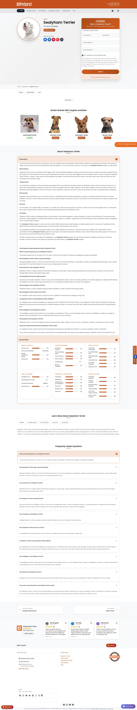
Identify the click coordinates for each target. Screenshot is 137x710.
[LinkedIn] (42, 695)
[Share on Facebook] (45, 39)
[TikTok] (36, 695)
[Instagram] (23, 695)
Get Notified (55, 137)
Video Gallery (42, 10)
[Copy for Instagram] (57, 39)
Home (18, 86)
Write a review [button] (29, 633)
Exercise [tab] (55, 422)
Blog (74, 10)
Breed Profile (30, 92)
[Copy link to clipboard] (61, 39)
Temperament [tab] (32, 422)
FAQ (39, 92)
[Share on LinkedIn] (49, 39)
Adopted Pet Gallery (54, 10)
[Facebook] (20, 695)
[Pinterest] (32, 695)
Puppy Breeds (66, 10)
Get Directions (24, 669)
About (21, 92)
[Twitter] (29, 695)
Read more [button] (48, 636)
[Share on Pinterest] (53, 39)
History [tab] (22, 422)
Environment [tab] (44, 422)
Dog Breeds (25, 86)
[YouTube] (26, 695)
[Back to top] (118, 645)
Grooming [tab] (65, 422)
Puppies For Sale (31, 10)
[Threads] (39, 695)
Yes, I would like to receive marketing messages (95, 55)
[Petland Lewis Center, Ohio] (24, 4)
